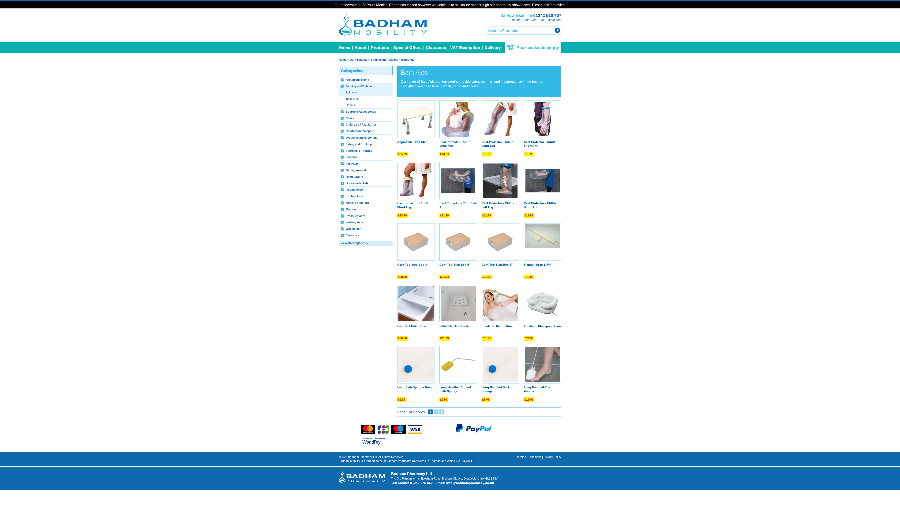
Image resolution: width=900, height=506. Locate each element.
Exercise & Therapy (359, 151)
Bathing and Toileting (384, 59)
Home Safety (354, 177)
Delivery (492, 48)
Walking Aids (354, 222)
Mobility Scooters (357, 203)
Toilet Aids (352, 98)
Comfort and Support (360, 131)
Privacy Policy (552, 457)
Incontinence (354, 189)
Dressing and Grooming (361, 137)
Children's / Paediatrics (361, 124)
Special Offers (407, 48)
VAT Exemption (465, 48)
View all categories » (354, 243)
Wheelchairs (354, 229)
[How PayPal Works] (473, 431)
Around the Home (357, 80)
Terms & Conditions (529, 457)
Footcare (352, 157)
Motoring (351, 209)
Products (380, 48)
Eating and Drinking (359, 144)
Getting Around (356, 170)
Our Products (359, 59)
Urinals (350, 105)
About (361, 48)
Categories (352, 71)
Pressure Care (355, 216)
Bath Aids (407, 59)
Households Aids (357, 183)
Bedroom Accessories (361, 111)
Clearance (436, 48)
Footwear (352, 163)
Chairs (350, 118)
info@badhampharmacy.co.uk (470, 483)
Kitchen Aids (354, 196)
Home (344, 48)
